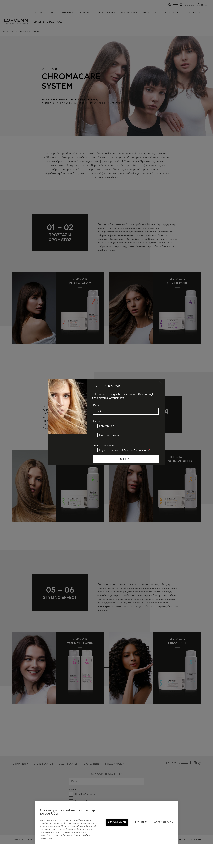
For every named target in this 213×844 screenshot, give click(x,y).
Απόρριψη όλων (163, 822)
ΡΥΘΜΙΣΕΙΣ (141, 822)
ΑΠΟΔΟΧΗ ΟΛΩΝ (117, 822)
